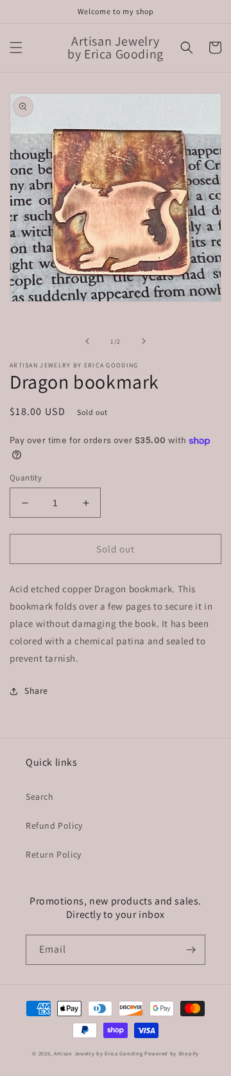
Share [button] (36, 690)
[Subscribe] (190, 950)
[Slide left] (87, 341)
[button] (16, 47)
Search (40, 796)
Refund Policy (54, 825)
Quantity (26, 477)
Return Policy (53, 854)
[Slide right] (144, 341)
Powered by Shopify (171, 1053)
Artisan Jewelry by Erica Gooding (98, 1053)
